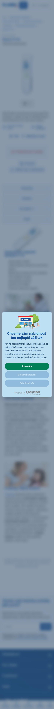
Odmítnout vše (27, 383)
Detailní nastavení (27, 374)
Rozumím (27, 366)
